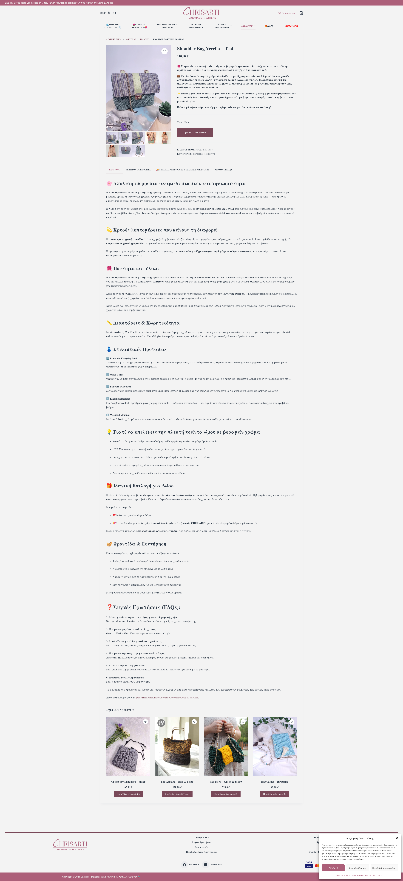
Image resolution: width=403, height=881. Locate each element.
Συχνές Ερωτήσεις (201, 842)
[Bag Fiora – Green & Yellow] (226, 746)
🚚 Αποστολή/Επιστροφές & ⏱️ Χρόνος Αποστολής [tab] (182, 169)
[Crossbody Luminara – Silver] (128, 746)
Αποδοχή (333, 867)
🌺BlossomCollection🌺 (139, 26)
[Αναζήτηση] (115, 13)
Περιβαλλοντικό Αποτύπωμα (201, 851)
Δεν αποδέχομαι (357, 867)
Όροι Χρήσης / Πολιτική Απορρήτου (367, 875)
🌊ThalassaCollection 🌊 (113, 26)
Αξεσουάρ (209, 153)
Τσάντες (198, 153)
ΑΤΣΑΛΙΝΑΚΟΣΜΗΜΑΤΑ (196, 26)
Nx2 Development (128, 876)
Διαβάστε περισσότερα (177, 793)
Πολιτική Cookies (343, 875)
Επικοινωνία (288, 12)
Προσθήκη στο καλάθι (195, 132)
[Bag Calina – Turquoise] (275, 746)
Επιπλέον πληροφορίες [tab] (138, 169)
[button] (396, 838)
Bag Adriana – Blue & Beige (177, 782)
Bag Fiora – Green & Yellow (226, 782)
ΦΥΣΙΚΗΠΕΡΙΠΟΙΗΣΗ (222, 26)
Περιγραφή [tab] (114, 169)
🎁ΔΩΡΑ (269, 25)
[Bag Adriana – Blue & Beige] (177, 746)
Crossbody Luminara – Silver (128, 782)
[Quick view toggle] (145, 721)
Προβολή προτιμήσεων (384, 867)
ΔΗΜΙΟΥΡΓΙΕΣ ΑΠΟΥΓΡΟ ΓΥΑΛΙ (166, 26)
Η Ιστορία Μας (201, 837)
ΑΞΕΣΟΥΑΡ (247, 25)
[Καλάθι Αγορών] (301, 13)
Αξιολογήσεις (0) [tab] (223, 169)
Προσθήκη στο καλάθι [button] (128, 793)
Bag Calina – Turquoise (274, 782)
